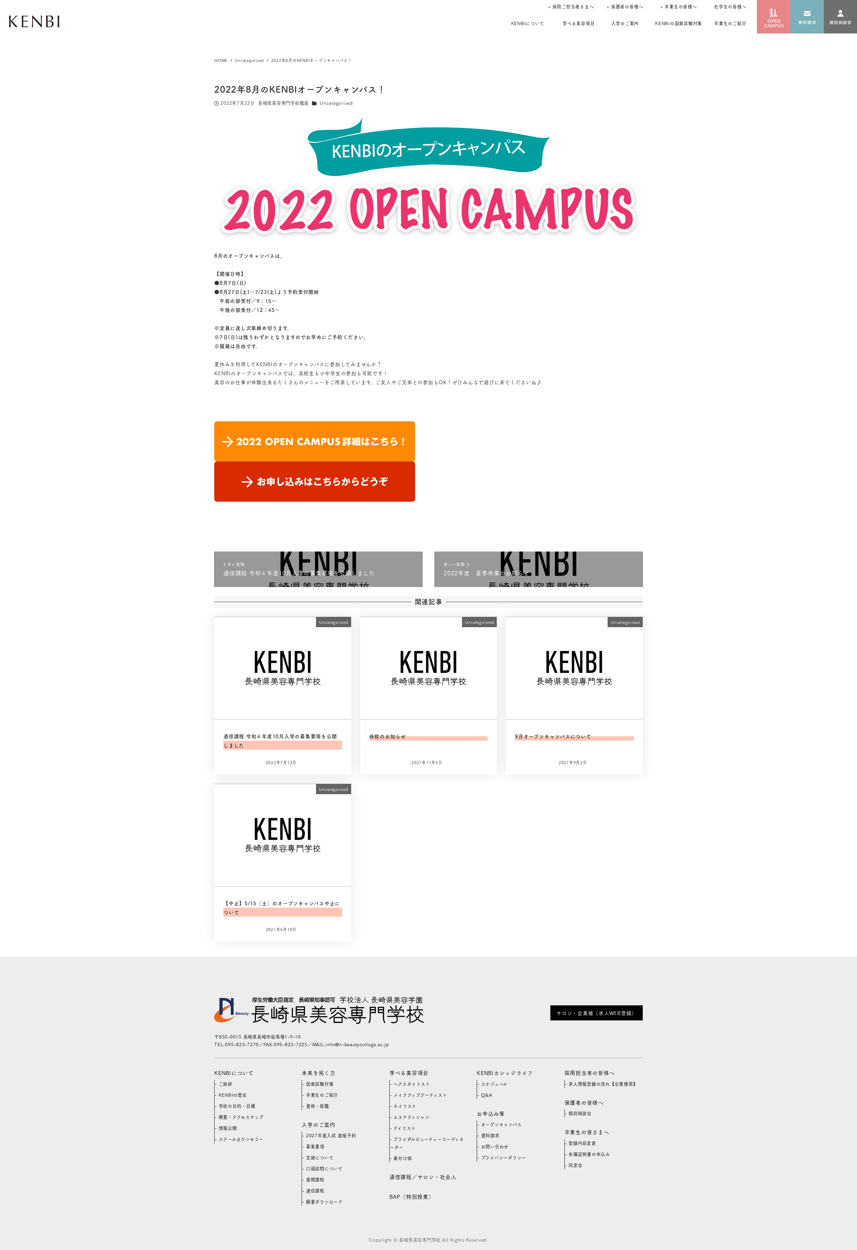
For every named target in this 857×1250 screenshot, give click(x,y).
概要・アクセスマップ (241, 1117)
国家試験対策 (320, 1084)
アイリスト (404, 1128)
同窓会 (575, 1165)
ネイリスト (404, 1106)
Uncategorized (336, 103)
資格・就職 (317, 1106)
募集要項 (315, 1146)
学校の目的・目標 (237, 1106)
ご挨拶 (225, 1084)
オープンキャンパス (501, 1124)
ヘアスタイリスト (411, 1084)
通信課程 (315, 1190)
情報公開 (228, 1128)
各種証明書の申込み (589, 1154)
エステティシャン (411, 1117)
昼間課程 (315, 1179)
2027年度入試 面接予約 (331, 1135)
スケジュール (494, 1084)
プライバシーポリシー (504, 1157)
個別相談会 (580, 1113)
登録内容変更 (582, 1143)
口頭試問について (324, 1168)
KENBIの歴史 (233, 1095)
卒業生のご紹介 (322, 1095)
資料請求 (490, 1135)
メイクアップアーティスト (420, 1095)
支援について (320, 1157)
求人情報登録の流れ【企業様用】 (602, 1084)
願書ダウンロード (324, 1201)
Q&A (486, 1095)
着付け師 (402, 1158)
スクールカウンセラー (241, 1139)
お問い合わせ (495, 1146)
